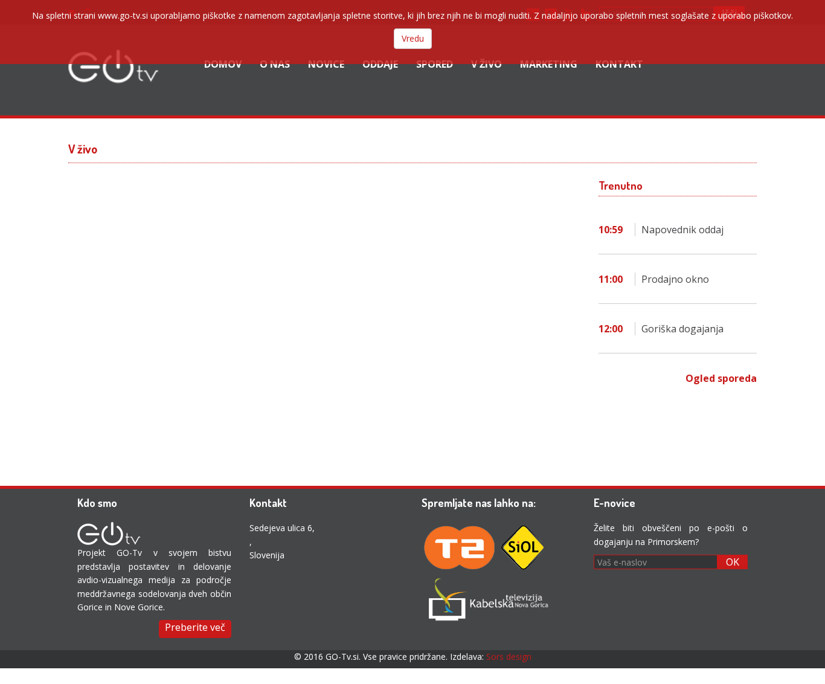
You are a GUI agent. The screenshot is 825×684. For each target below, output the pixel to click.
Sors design (508, 656)
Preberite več (195, 627)
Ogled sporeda (721, 378)
